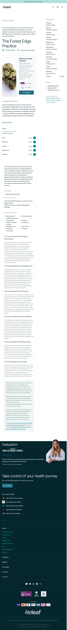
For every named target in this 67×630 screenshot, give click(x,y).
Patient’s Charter (7, 543)
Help (3, 546)
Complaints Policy (42, 620)
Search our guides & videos (36, 1)
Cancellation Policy (53, 620)
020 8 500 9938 (10, 50)
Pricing (4, 538)
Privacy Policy (20, 620)
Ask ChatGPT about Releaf (14, 498)
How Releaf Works (8, 532)
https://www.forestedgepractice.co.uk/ (32, 50)
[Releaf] (7, 7)
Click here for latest (7, 133)
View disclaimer (7, 122)
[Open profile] (58, 7)
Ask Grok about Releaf (13, 513)
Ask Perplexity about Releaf (14, 506)
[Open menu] (62, 7)
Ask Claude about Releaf (13, 502)
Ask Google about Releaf (14, 509)
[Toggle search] (53, 7)
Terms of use (12, 620)
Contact (4, 552)
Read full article (7, 455)
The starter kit (6, 535)
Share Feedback (7, 549)
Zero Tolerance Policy (31, 620)
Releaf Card (6, 540)
